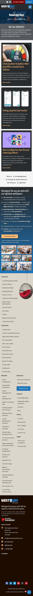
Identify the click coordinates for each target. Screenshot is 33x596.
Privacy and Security (6, 456)
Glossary (20, 407)
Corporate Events (8, 321)
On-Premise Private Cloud (6, 491)
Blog (19, 410)
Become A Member (18, 2)
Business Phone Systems (7, 414)
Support (20, 394)
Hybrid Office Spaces (9, 318)
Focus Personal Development (7, 482)
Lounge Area (6, 329)
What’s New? (22, 422)
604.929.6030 (9, 542)
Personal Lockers (7, 354)
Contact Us (21, 433)
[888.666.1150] (2, 545)
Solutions (4, 277)
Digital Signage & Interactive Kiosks (8, 444)
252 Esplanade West (11, 528)
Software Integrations (6, 450)
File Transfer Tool (7, 486)
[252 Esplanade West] (2, 528)
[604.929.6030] (2, 541)
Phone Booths (6, 358)
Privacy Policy (22, 446)
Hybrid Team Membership (6, 303)
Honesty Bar (6, 365)
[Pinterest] (26, 583)
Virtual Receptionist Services (6, 421)
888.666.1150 (8, 545)
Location (20, 419)
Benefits (4, 376)
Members (29, 2)
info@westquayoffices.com (14, 538)
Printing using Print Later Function (15, 110)
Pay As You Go (7, 295)
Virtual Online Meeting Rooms (7, 433)
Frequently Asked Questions (23, 402)
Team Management (6, 397)
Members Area (22, 383)
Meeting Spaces (7, 291)
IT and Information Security (8, 439)
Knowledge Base (16, 15)
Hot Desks (5, 311)
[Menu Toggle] (30, 7)
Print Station (6, 347)
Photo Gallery (22, 426)
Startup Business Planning (7, 476)
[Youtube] (18, 583)
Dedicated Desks (7, 288)
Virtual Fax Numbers (5, 428)
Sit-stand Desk (7, 340)
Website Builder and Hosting (7, 409)
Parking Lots (6, 368)
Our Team (21, 429)
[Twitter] (14, 583)
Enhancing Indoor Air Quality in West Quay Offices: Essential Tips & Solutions (16, 67)
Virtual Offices (6, 307)
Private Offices (7, 284)
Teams (4, 314)
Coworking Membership (10, 281)
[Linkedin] (10, 583)
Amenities (4, 325)
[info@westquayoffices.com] (2, 538)
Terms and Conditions (21, 442)
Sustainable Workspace (6, 386)
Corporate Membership (10, 298)
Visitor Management (6, 392)
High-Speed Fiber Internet (10, 336)
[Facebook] (6, 583)
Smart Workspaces (6, 381)
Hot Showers (6, 372)
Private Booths (7, 351)
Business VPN (6, 460)
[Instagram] (22, 583)
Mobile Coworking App (8, 403)
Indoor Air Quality (7, 343)
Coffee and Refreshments (11, 333)
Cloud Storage (7, 464)
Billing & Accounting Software (6, 469)
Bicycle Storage (7, 361)
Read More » (7, 82)
